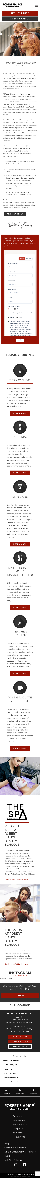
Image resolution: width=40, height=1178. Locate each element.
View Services (20, 1046)
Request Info (20, 13)
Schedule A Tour (20, 1041)
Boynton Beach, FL (11, 1082)
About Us (17, 1132)
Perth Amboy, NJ (10, 1065)
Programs (17, 1116)
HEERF (7, 1156)
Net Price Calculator (13, 1160)
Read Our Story (15, 214)
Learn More (20, 413)
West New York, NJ (11, 1078)
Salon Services (20, 1124)
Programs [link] (6, 1093)
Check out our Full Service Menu (16, 879)
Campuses (18, 1128)
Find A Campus (20, 18)
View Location (20, 1037)
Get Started (20, 995)
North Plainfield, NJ (11, 1073)
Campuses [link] (33, 1093)
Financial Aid (19, 1120)
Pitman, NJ (7, 1069)
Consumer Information (15, 1147)
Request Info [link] (19, 1093)
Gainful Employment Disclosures (20, 1152)
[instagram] (15, 1164)
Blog (6, 1143)
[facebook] (24, 1164)
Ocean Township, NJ (11, 1060)
